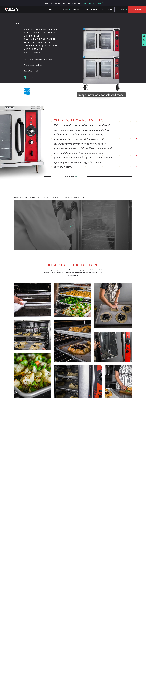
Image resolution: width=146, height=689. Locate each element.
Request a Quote (91, 9)
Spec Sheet (32, 77)
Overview (29, 16)
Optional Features (99, 16)
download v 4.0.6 (92, 3)
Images (118, 16)
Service (76, 9)
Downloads (59, 16)
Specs (44, 16)
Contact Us (107, 9)
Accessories (78, 16)
